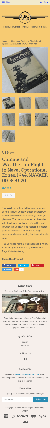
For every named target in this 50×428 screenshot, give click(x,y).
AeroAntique (27, 407)
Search (25, 341)
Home (4, 41)
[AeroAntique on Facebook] (25, 359)
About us (25, 345)
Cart (45, 2)
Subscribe (41, 399)
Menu (8, 2)
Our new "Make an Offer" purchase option (25, 291)
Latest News (25, 286)
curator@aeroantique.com (27, 374)
